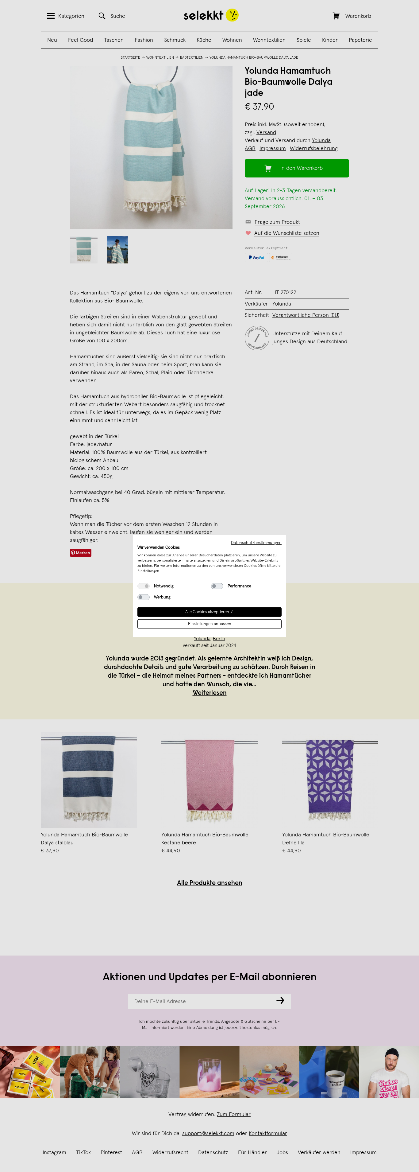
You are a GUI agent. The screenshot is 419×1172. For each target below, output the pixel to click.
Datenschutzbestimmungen (256, 542)
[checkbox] (143, 586)
